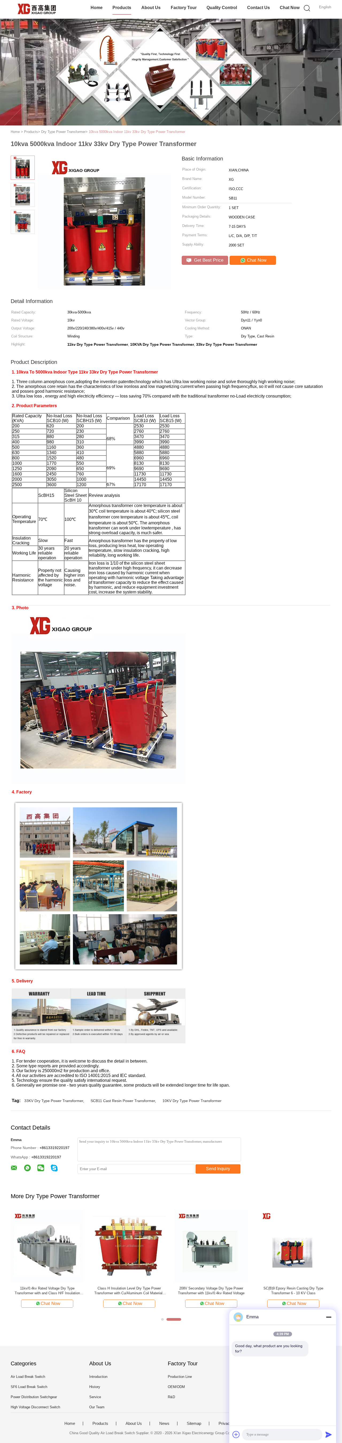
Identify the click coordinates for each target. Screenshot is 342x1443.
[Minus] (328, 1317)
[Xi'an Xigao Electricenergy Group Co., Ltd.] (37, 9)
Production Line (180, 1377)
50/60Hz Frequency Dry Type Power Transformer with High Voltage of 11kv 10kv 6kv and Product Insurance (293, 1291)
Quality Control (222, 7)
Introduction (98, 1377)
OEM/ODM (176, 1387)
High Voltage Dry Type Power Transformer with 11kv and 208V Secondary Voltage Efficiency (211, 1290)
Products (121, 7)
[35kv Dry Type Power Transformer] (129, 1245)
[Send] (328, 1434)
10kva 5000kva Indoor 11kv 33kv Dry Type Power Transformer (137, 132)
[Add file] (236, 1434)
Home (97, 7)
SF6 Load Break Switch (29, 1387)
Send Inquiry (218, 1168)
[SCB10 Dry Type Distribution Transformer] (47, 1245)
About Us (151, 7)
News (164, 1423)
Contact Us (258, 7)
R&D (171, 1397)
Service (95, 1397)
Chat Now (290, 7)
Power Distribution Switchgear (34, 1397)
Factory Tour (184, 7)
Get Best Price (208, 260)
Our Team (96, 1407)
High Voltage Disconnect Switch (35, 1407)
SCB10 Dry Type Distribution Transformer (47, 1288)
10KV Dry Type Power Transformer (191, 1101)
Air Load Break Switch (28, 1377)
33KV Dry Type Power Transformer (53, 1101)
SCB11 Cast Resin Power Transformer (123, 1101)
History (94, 1387)
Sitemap (194, 1423)
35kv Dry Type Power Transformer (129, 1288)
